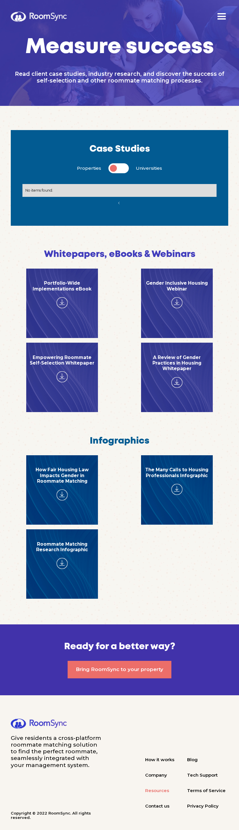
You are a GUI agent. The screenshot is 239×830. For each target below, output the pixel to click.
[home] (39, 17)
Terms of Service (206, 790)
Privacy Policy (203, 806)
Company (156, 775)
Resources (157, 790)
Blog (192, 759)
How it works (159, 759)
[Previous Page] (119, 203)
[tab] (119, 168)
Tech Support (202, 775)
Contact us (157, 806)
